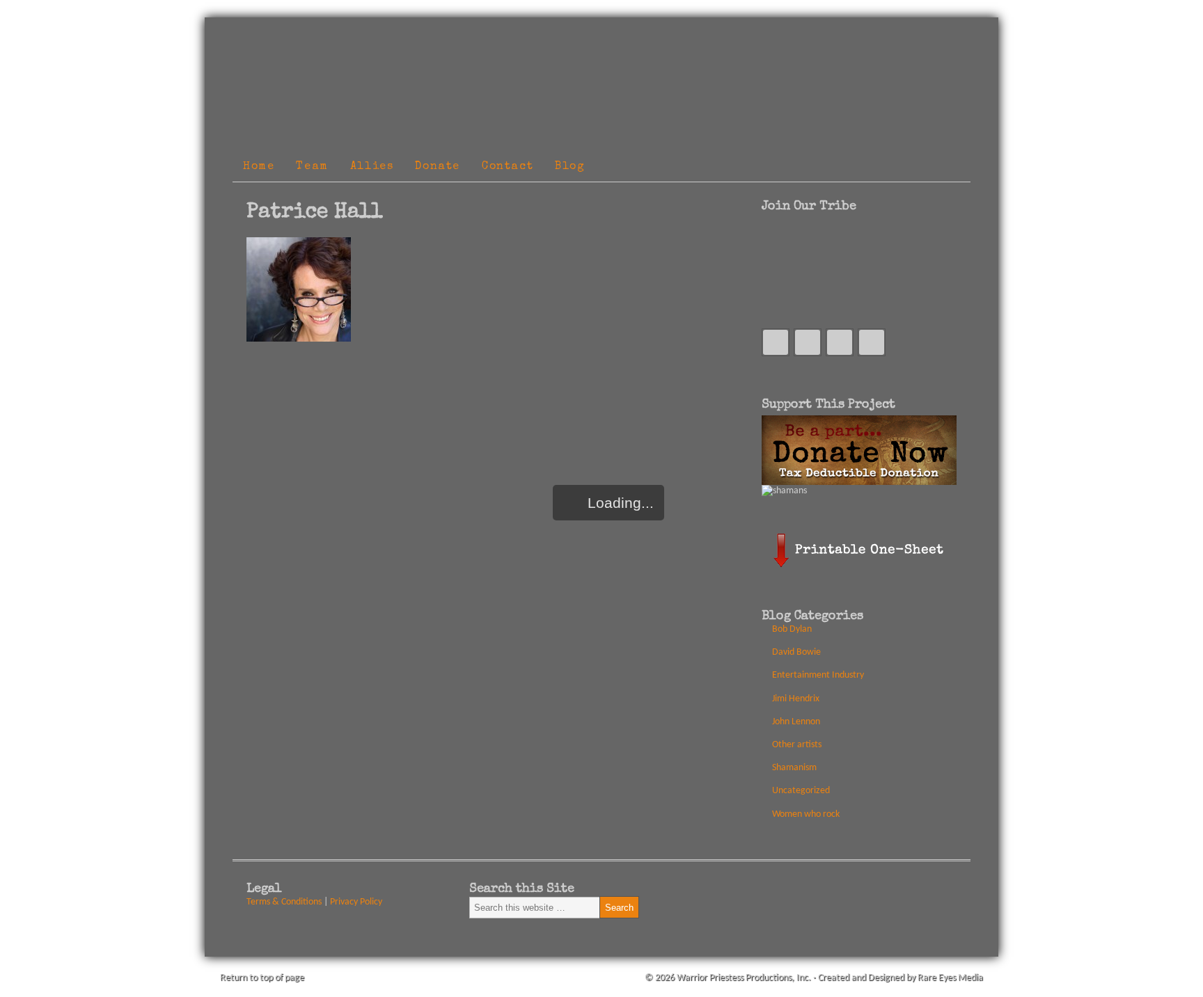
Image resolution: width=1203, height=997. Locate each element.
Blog (570, 167)
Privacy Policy (356, 902)
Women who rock (806, 814)
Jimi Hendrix (795, 699)
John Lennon (796, 722)
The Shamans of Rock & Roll (567, 34)
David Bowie (796, 652)
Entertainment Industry (818, 675)
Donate (437, 167)
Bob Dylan (792, 629)
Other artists (796, 745)
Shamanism (794, 768)
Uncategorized (801, 790)
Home (258, 167)
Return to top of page (262, 978)
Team (312, 167)
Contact (507, 167)
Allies (372, 167)
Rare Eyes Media (950, 978)
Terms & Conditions (284, 902)
